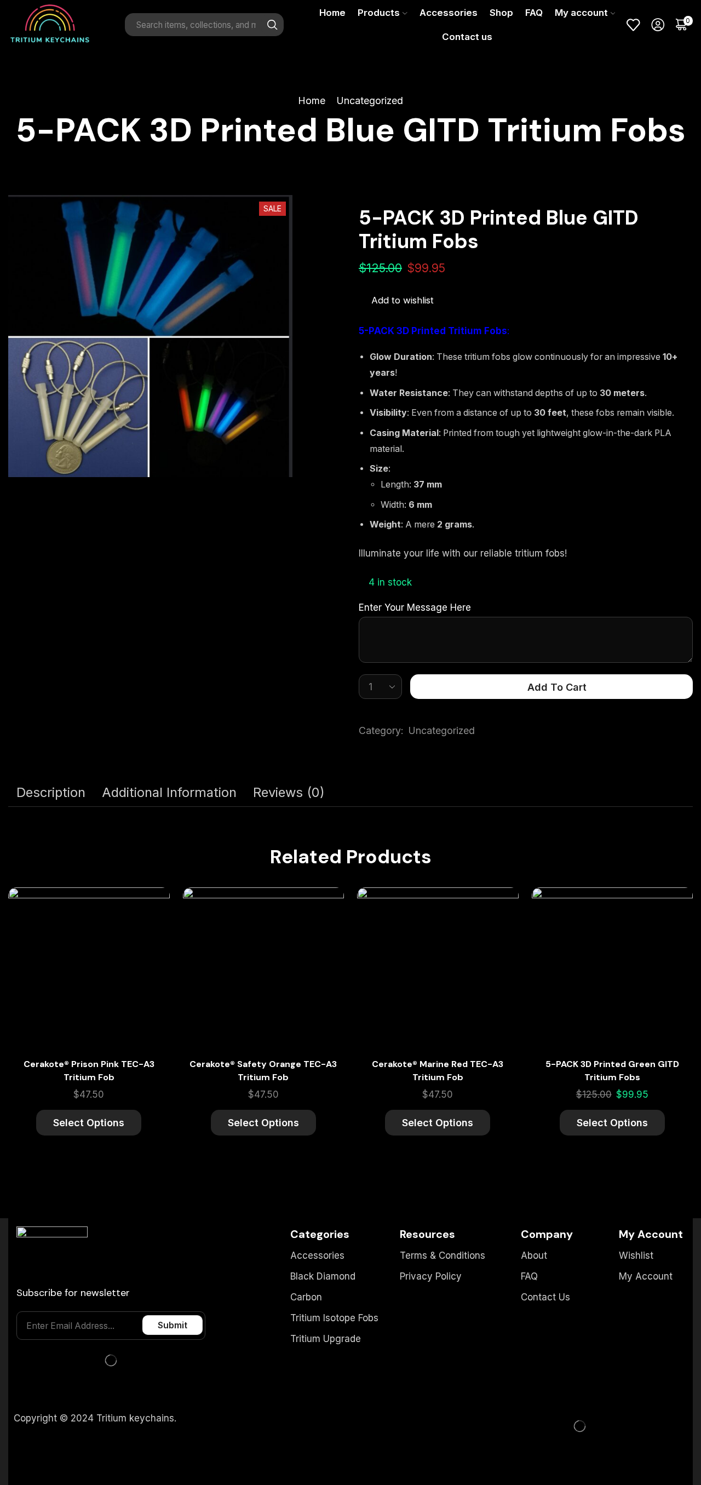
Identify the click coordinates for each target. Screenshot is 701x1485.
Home (332, 12)
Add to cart (557, 687)
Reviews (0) (289, 792)
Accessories (449, 12)
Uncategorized (369, 100)
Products (379, 12)
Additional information (169, 792)
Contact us (467, 36)
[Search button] (272, 25)
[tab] (51, 792)
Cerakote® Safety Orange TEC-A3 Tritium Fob (263, 1070)
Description (50, 792)
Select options (148, 940)
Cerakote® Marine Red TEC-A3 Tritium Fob (437, 1070)
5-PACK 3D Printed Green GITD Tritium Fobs (612, 1070)
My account (581, 12)
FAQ (534, 12)
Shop (501, 12)
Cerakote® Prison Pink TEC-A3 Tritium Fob (89, 1070)
